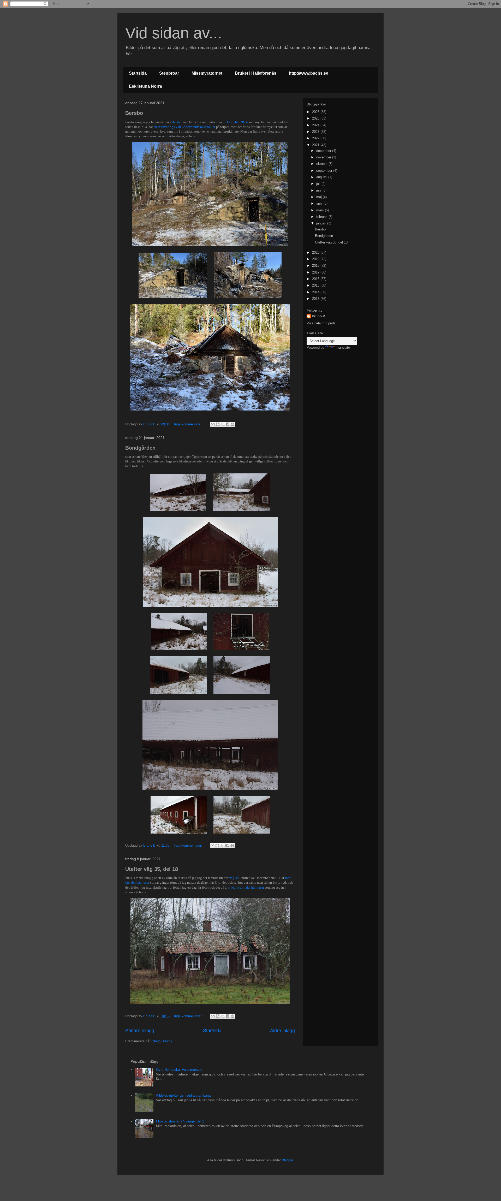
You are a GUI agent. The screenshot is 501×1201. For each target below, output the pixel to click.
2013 (316, 299)
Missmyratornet (207, 73)
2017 (316, 272)
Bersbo (134, 113)
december (324, 151)
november (324, 157)
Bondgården (140, 448)
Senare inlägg (139, 1030)
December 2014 (236, 122)
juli (318, 184)
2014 (316, 292)
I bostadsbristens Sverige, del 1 (180, 1121)
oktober (322, 164)
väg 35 (234, 878)
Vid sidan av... (173, 33)
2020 (316, 252)
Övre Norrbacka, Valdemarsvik (179, 1070)
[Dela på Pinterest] (232, 424)
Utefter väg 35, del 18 (151, 869)
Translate (343, 347)
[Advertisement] (339, 387)
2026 (316, 112)
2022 (316, 138)
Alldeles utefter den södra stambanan (184, 1095)
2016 (316, 279)
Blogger (287, 1160)
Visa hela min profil (321, 323)
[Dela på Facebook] (227, 424)
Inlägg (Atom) (161, 1041)
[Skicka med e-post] (212, 424)
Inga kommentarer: (189, 424)
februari (322, 217)
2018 (316, 265)
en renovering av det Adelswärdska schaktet (184, 127)
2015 (316, 285)
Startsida (138, 73)
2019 (316, 259)
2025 (316, 118)
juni (319, 190)
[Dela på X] (222, 424)
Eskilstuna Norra (145, 86)
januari (321, 223)
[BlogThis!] (217, 424)
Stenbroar (169, 73)
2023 (316, 132)
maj (319, 197)
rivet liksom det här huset (246, 887)
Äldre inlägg (282, 1030)
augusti (322, 177)
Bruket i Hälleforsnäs (255, 73)
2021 (316, 145)
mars (320, 210)
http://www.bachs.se (308, 73)
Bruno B (318, 316)
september (324, 171)
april (320, 203)
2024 (316, 125)
